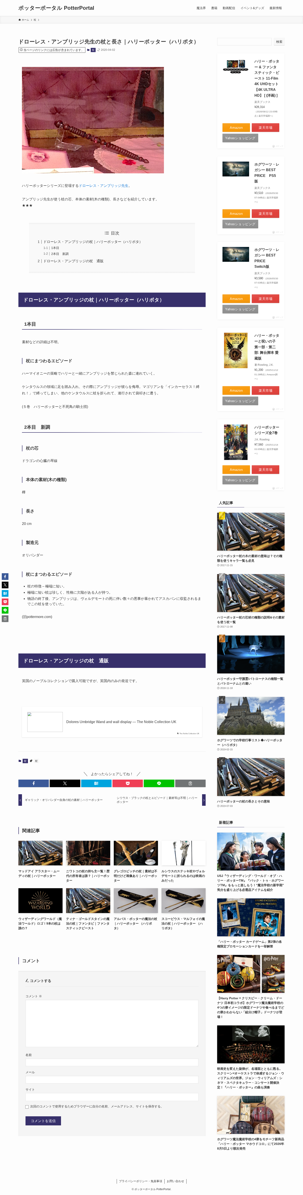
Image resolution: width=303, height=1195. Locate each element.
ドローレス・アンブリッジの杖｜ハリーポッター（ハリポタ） (93, 242)
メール (30, 1072)
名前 (29, 1055)
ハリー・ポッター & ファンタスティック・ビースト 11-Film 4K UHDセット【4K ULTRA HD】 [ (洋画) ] (266, 78)
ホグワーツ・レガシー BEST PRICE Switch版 (266, 258)
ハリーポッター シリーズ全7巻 (266, 430)
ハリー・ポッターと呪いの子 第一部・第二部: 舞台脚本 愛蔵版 (266, 347)
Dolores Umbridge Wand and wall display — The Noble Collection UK (121, 722)
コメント (34, 996)
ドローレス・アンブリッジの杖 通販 (73, 261)
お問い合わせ (175, 1181)
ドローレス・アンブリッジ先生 (103, 186)
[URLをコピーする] (190, 783)
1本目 (55, 248)
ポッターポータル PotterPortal (56, 8)
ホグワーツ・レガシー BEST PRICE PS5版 (266, 172)
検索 (279, 41)
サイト (30, 1089)
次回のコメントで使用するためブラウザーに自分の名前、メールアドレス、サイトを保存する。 (97, 1106)
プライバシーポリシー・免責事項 (140, 1181)
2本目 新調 (60, 254)
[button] (33, 783)
